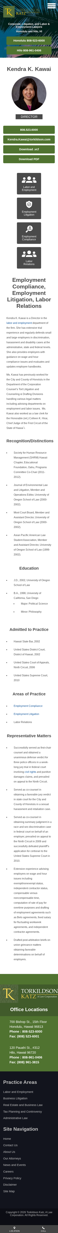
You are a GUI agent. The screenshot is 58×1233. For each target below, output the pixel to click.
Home (7, 1138)
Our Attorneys (12, 1158)
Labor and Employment (29, 188)
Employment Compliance (29, 238)
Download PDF (29, 159)
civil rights (30, 772)
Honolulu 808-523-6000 (29, 40)
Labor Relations (29, 263)
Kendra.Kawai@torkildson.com (29, 139)
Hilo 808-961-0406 (29, 50)
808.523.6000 (29, 129)
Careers (8, 1171)
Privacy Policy (12, 1178)
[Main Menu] (51, 6)
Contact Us (10, 1145)
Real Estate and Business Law (23, 1105)
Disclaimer (10, 1184)
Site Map (9, 1191)
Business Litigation (15, 1098)
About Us (9, 1151)
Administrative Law (15, 1118)
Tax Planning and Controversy (22, 1111)
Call (43, 1231)
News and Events (14, 1165)
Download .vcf (29, 149)
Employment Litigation (29, 213)
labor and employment (19, 323)
